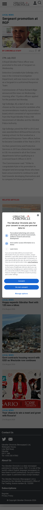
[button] (21, 249)
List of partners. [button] (33, 262)
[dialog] (21, 255)
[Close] (38, 215)
